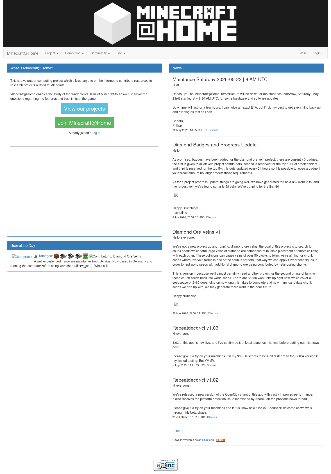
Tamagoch (46, 255)
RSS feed (209, 440)
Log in (96, 132)
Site (120, 53)
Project (50, 53)
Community (99, 53)
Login (317, 53)
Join (303, 53)
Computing (73, 53)
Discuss (213, 130)
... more (178, 430)
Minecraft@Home (23, 53)
